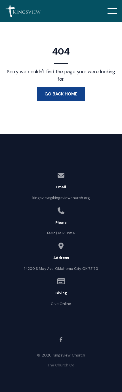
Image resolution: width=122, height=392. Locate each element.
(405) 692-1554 (61, 233)
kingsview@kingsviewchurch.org (61, 197)
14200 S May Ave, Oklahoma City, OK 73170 (61, 268)
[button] (112, 11)
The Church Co (61, 365)
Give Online (61, 303)
